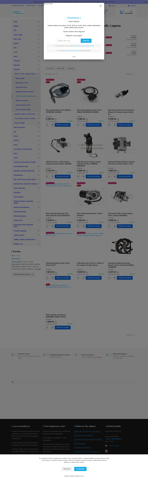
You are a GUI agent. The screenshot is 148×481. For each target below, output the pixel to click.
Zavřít (74, 56)
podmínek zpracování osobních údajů (84, 46)
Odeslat (86, 41)
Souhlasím (80, 469)
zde (82, 476)
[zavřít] (100, 6)
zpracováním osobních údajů (73, 50)
